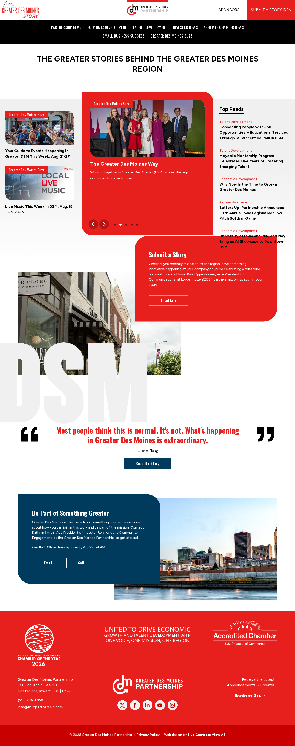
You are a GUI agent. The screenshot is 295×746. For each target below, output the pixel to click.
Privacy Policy (148, 735)
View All (218, 735)
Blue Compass (199, 735)
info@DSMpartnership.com (40, 707)
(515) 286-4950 (30, 700)
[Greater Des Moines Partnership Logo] (147, 7)
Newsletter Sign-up (250, 695)
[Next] (104, 224)
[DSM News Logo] (20, 10)
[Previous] (93, 224)
